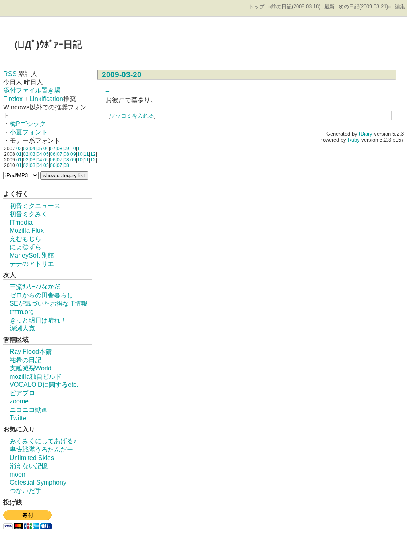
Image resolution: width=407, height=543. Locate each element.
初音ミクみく (29, 214)
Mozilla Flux (27, 230)
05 (39, 148)
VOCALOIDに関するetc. (44, 384)
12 (93, 154)
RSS (10, 73)
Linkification (46, 98)
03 (26, 148)
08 (59, 148)
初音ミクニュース (35, 205)
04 (32, 148)
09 (66, 148)
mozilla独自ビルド (36, 376)
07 (53, 148)
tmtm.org (22, 311)
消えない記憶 (29, 466)
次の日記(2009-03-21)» (365, 7)
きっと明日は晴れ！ (38, 320)
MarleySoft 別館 (32, 255)
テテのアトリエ (32, 263)
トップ (256, 7)
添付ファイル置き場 (31, 90)
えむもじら (25, 238)
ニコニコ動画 (29, 409)
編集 (400, 7)
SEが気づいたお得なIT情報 (48, 303)
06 (46, 148)
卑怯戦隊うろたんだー (41, 449)
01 (19, 154)
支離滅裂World (31, 368)
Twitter (19, 418)
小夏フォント (29, 132)
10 (73, 148)
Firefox (13, 98)
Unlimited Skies (32, 457)
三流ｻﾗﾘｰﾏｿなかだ (35, 286)
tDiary (365, 134)
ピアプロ (22, 393)
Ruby (354, 140)
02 (19, 148)
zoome (19, 401)
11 (79, 148)
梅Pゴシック (28, 123)
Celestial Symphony (38, 482)
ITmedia (21, 222)
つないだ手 (25, 490)
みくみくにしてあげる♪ (43, 441)
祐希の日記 (25, 360)
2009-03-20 (121, 74)
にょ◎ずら (25, 247)
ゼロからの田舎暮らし (41, 295)
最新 (329, 7)
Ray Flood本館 (31, 351)
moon (17, 474)
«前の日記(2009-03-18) (294, 7)
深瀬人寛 (22, 328)
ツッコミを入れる (132, 115)
